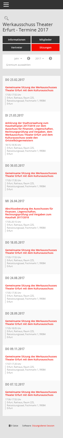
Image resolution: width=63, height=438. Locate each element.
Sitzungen (45, 47)
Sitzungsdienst (43, 425)
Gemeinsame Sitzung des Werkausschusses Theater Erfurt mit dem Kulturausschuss (31, 89)
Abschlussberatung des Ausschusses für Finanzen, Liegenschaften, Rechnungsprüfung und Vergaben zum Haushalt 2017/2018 (29, 213)
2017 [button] (38, 58)
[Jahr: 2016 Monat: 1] (28, 58)
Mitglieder (45, 39)
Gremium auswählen (18, 64)
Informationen (16, 39)
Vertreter (16, 47)
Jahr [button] (17, 58)
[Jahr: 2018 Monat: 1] (50, 58)
